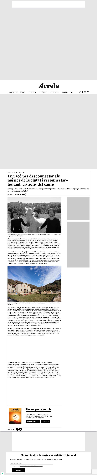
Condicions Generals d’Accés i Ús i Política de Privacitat (31, 466)
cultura (11, 172)
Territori (20, 172)
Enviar (18, 470)
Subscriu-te (46, 421)
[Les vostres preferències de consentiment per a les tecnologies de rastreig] (2, 473)
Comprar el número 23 (33, 421)
